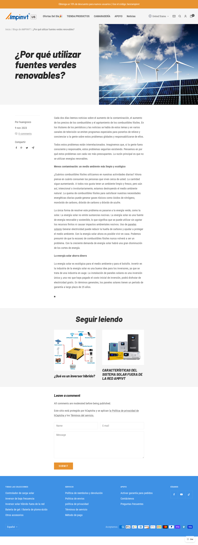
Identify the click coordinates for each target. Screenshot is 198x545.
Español (11, 526)
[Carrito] (191, 16)
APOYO (118, 16)
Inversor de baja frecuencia (19, 498)
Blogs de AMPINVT (22, 29)
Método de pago (74, 515)
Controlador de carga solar (19, 493)
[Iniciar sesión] (185, 16)
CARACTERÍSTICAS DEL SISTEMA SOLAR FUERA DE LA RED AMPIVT (122, 374)
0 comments (25, 133)
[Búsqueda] (180, 16)
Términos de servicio (76, 509)
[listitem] (16, 148)
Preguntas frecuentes (132, 504)
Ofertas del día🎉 (52, 16)
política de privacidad (76, 504)
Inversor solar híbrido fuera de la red (24, 504)
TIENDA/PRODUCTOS (78, 16)
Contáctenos (127, 498)
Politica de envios (74, 498)
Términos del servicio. (82, 415)
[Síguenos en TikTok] (189, 494)
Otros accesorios (14, 515)
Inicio (8, 29)
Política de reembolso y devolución (84, 493)
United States (159, 16)
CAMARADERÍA (102, 16)
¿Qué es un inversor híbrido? (74, 376)
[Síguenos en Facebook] (174, 494)
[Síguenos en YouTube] (181, 494)
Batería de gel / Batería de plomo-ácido (26, 509)
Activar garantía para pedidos (137, 493)
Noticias (131, 16)
